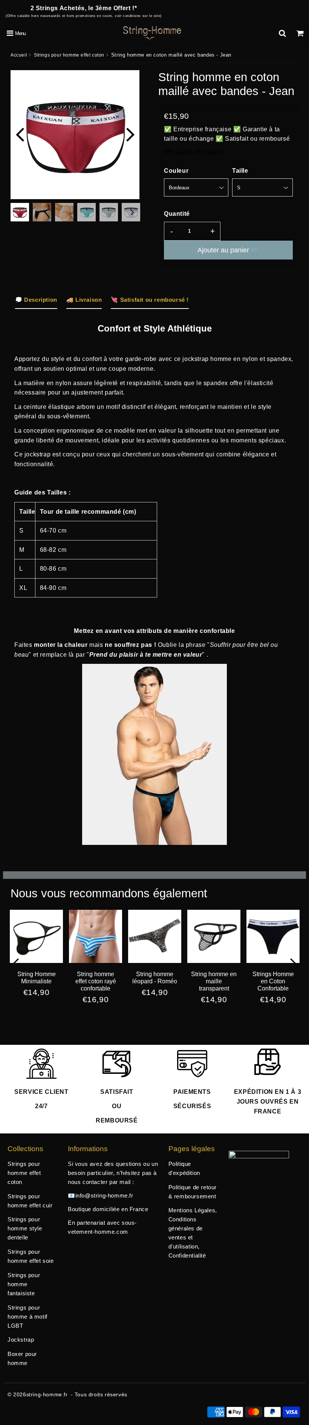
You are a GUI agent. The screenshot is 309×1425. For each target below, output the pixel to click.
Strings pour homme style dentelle (25, 1228)
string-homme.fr (47, 1394)
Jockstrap (21, 1339)
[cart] (300, 33)
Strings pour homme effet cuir (30, 1200)
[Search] (282, 33)
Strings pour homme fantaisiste (24, 1284)
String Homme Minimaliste (36, 977)
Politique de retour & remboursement (192, 1191)
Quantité (177, 213)
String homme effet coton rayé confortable (95, 981)
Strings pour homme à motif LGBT (27, 1316)
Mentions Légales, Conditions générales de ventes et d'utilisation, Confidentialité (192, 1233)
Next (130, 133)
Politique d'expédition (184, 1168)
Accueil (19, 55)
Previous (20, 133)
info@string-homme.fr (104, 1195)
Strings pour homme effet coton (69, 55)
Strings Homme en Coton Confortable (273, 981)
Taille (240, 170)
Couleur (176, 170)
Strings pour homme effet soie (31, 1256)
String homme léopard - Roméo (154, 977)
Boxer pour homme (22, 1358)
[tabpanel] (20, 212)
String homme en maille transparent (214, 981)
